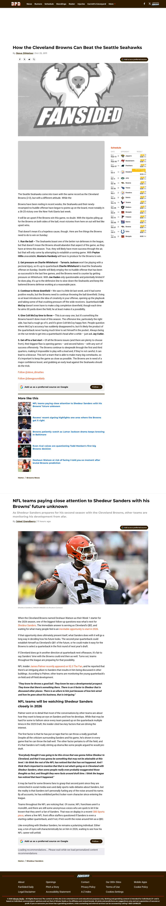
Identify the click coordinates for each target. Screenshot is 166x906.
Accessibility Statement (58, 891)
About (21, 882)
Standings (61, 4)
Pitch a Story (52, 887)
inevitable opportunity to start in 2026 (78, 629)
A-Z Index (86, 891)
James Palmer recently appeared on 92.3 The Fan (56, 666)
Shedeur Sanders (27, 625)
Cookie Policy (141, 887)
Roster (72, 4)
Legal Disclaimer (26, 891)
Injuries (81, 4)
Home (21, 478)
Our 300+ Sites (113, 882)
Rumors (38, 4)
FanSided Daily (26, 887)
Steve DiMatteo (24, 53)
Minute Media (18, 899)
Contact (85, 882)
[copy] (34, 59)
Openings (51, 882)
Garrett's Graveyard (96, 4)
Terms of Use (113, 887)
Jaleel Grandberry (26, 521)
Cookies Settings (114, 891)
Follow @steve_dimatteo (31, 372)
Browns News (33, 478)
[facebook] (144, 4)
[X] (150, 4)
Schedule (49, 4)
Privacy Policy (88, 887)
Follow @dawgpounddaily (31, 378)
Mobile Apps (140, 882)
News (29, 4)
